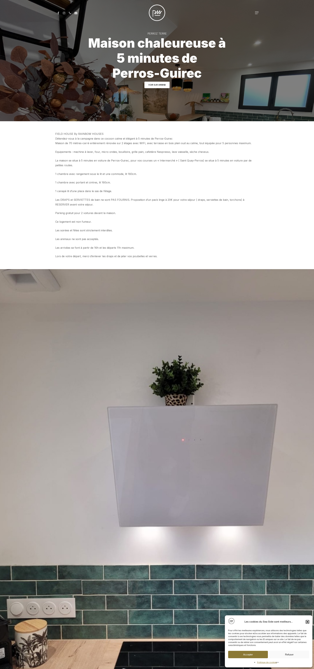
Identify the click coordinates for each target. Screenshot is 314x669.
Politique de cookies (267, 662)
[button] (307, 622)
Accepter (248, 654)
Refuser (289, 654)
